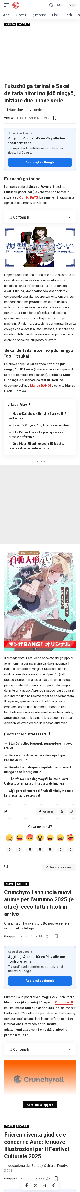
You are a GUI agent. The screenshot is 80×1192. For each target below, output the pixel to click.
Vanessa (8, 117)
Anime (10, 884)
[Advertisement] (40, 54)
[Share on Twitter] (35, 1185)
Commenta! (34, 117)
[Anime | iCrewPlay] (16, 5)
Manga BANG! (40, 386)
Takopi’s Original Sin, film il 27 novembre (41, 425)
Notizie (24, 24)
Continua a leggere (40, 1105)
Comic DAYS (28, 197)
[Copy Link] (53, 1185)
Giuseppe (9, 936)
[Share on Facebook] (26, 1185)
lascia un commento (60, 867)
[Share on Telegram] (44, 1185)
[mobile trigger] (8, 5)
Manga (10, 24)
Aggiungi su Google (40, 162)
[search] (51, 5)
